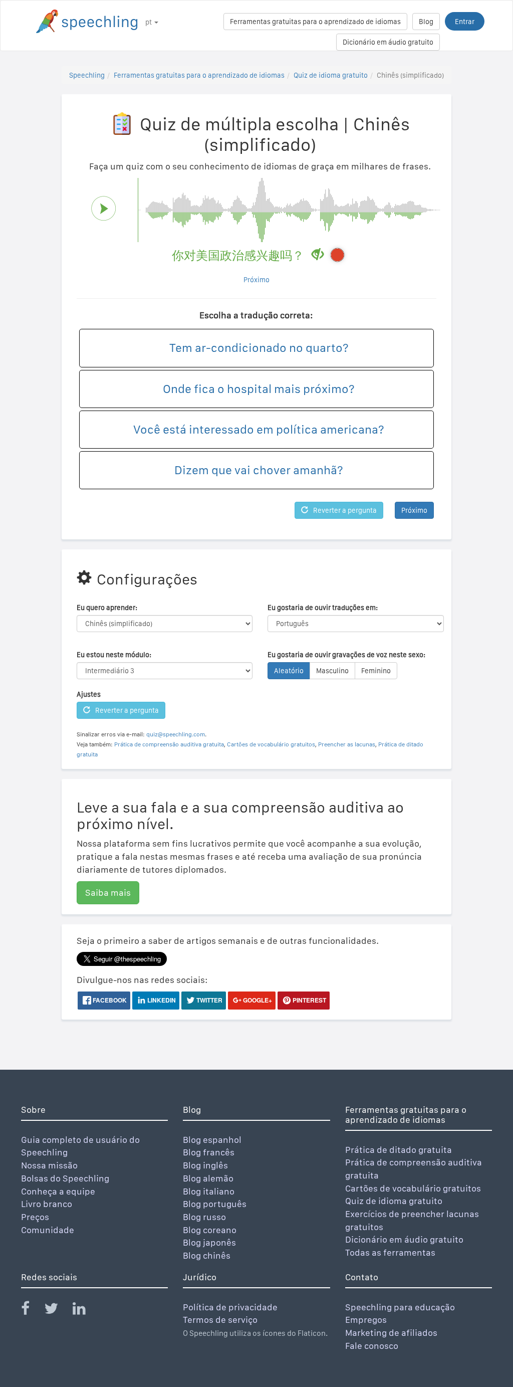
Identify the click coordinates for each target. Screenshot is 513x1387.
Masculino (332, 671)
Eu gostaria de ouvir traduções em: (323, 608)
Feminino (376, 671)
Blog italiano (208, 1191)
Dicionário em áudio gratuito (388, 42)
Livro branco (46, 1204)
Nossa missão (49, 1165)
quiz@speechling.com (175, 734)
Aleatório (289, 671)
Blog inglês (205, 1165)
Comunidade (47, 1230)
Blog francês (208, 1152)
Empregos (366, 1319)
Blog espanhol (212, 1139)
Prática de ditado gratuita (398, 1149)
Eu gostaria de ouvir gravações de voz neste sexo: (346, 655)
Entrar (464, 22)
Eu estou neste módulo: (114, 655)
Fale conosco (371, 1345)
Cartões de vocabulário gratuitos (271, 744)
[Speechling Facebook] (31, 1310)
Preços (35, 1217)
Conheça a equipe (58, 1191)
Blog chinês (206, 1255)
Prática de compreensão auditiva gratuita (169, 744)
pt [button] (149, 22)
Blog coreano (209, 1230)
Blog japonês (209, 1242)
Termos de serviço (220, 1319)
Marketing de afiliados (391, 1332)
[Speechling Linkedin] (85, 1310)
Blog (426, 22)
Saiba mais (108, 892)
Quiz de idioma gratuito (331, 75)
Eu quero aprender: (107, 608)
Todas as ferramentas (390, 1252)
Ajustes (89, 694)
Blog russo (204, 1217)
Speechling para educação (400, 1307)
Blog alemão (208, 1178)
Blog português (214, 1204)
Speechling (87, 75)
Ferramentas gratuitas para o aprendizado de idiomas (315, 22)
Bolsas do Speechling (65, 1178)
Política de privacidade (230, 1307)
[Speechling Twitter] (57, 1310)
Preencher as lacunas (346, 744)
